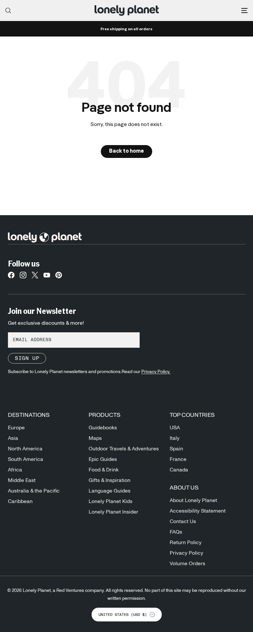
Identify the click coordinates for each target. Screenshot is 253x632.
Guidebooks (103, 427)
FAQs (176, 532)
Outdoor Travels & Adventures (124, 448)
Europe (16, 427)
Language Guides (109, 490)
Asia (13, 438)
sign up (27, 358)
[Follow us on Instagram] (23, 277)
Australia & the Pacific (34, 490)
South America (25, 459)
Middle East (22, 480)
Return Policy (186, 542)
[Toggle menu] (244, 10)
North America (25, 448)
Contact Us (183, 521)
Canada (179, 469)
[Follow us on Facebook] (11, 277)
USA (175, 427)
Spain (176, 448)
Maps (95, 438)
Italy (175, 438)
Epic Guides (103, 459)
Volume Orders (187, 563)
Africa (15, 469)
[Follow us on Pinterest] (58, 277)
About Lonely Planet (193, 500)
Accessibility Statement (198, 511)
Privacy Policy (186, 553)
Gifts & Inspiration (109, 480)
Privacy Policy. (155, 371)
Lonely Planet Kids (110, 501)
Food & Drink (104, 469)
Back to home (126, 151)
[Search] (8, 10)
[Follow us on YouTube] (46, 277)
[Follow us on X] (35, 277)
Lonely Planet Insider (113, 512)
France (178, 459)
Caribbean (20, 501)
